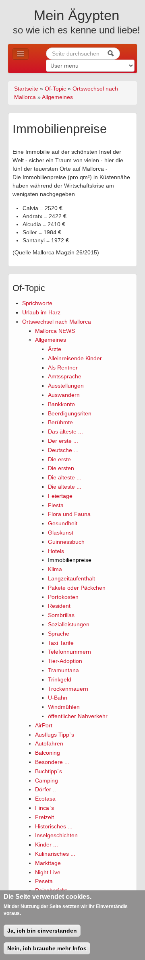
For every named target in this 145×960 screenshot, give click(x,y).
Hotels (56, 551)
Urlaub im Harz (41, 312)
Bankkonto (61, 404)
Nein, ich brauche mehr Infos (47, 948)
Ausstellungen (66, 385)
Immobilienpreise (69, 560)
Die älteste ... (64, 477)
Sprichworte (37, 303)
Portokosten (63, 597)
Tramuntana (63, 670)
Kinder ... (46, 844)
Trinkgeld (59, 679)
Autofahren (49, 743)
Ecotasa (45, 798)
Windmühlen (64, 707)
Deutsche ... (63, 450)
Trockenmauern (68, 688)
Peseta (44, 881)
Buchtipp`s (48, 771)
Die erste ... (62, 459)
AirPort (43, 725)
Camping (46, 780)
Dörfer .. (45, 789)
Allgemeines (57, 97)
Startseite (26, 88)
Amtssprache (64, 376)
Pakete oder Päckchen (77, 587)
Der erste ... (63, 441)
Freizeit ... (47, 817)
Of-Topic (55, 88)
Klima (55, 569)
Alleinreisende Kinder (75, 358)
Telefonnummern (69, 651)
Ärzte (54, 349)
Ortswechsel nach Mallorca (56, 321)
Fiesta (56, 505)
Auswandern (64, 395)
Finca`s (44, 808)
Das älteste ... (65, 431)
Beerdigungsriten (69, 413)
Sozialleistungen (68, 624)
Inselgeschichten (56, 835)
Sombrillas (61, 615)
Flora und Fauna (69, 514)
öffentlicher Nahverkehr (78, 716)
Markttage (48, 863)
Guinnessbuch (66, 542)
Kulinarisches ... (55, 854)
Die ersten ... (64, 468)
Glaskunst (60, 532)
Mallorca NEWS (55, 331)
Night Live (47, 872)
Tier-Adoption (65, 661)
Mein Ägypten (76, 15)
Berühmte (60, 422)
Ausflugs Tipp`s (54, 734)
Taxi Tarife (61, 643)
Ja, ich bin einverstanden (42, 930)
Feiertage (60, 496)
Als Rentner (63, 367)
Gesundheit (62, 523)
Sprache (58, 633)
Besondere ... (52, 762)
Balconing (47, 752)
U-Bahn (57, 697)
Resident (59, 606)
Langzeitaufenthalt (71, 578)
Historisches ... (53, 826)
